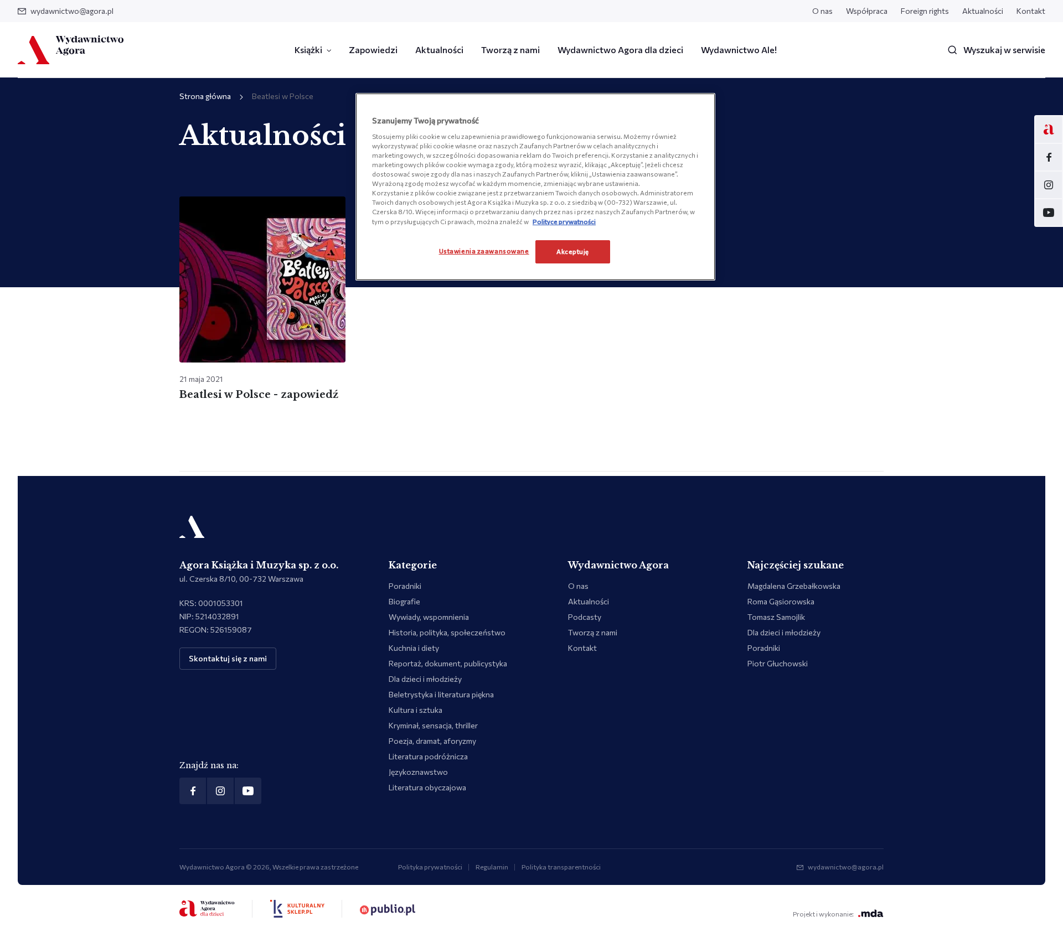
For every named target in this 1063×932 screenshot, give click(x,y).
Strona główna (205, 96)
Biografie (404, 601)
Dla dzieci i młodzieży (425, 679)
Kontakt (1030, 10)
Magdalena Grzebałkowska (793, 586)
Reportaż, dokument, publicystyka (448, 663)
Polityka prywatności (430, 867)
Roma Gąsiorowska (780, 601)
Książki (308, 49)
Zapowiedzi (373, 49)
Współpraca (866, 10)
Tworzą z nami (510, 49)
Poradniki (405, 586)
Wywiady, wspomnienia (429, 617)
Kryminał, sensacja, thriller (433, 725)
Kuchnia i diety (414, 648)
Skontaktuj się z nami (228, 658)
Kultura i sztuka (415, 709)
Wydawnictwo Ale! (739, 49)
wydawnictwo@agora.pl (71, 10)
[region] (535, 186)
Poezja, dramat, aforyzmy (432, 740)
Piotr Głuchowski (777, 663)
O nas (822, 10)
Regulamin (492, 867)
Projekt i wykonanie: (823, 914)
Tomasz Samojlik (776, 617)
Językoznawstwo (418, 771)
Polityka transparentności (561, 867)
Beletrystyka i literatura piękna (441, 694)
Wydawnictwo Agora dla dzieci (620, 49)
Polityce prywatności (564, 221)
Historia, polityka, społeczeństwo (447, 632)
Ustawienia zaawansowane (484, 251)
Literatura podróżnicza (428, 756)
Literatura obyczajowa (427, 787)
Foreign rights (925, 10)
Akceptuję (572, 251)
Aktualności (982, 10)
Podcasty (584, 617)
